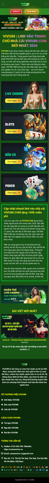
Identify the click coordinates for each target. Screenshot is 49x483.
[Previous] (2, 332)
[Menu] (3, 4)
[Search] (46, 4)
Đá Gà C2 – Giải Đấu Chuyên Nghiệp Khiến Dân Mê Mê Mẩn (24, 340)
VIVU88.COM (27, 221)
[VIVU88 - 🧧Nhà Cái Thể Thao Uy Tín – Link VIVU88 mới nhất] (25, 4)
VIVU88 (4, 51)
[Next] (47, 332)
